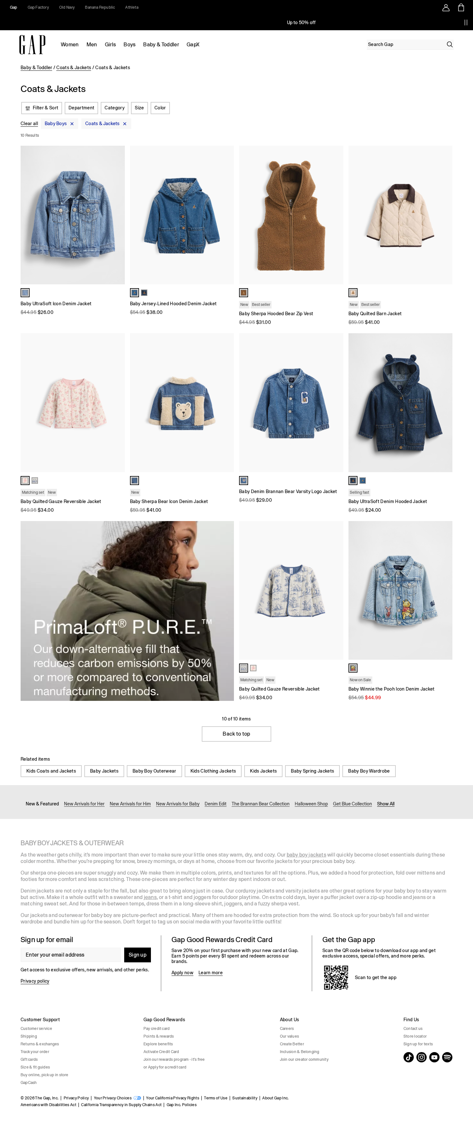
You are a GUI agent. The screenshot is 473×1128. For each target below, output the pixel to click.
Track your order (35, 1052)
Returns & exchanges (40, 1044)
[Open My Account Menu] (446, 7)
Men (92, 44)
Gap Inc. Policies (182, 1105)
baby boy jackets (306, 855)
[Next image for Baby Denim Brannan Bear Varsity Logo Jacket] (335, 403)
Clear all (29, 123)
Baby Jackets (104, 771)
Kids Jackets (263, 771)
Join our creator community (304, 1059)
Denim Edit (216, 803)
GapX (193, 44)
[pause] (466, 22)
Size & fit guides (35, 1067)
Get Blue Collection (352, 803)
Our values (289, 1036)
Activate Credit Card (161, 1052)
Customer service (36, 1028)
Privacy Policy (76, 1098)
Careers (287, 1028)
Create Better (292, 1044)
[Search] (450, 44)
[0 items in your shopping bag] (460, 7)
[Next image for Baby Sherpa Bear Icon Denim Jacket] (226, 403)
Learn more (211, 972)
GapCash (29, 1082)
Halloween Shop (311, 803)
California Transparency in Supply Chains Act (121, 1105)
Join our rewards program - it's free (174, 1059)
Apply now (182, 972)
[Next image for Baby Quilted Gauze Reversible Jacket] (117, 403)
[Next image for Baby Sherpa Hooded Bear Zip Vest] (335, 215)
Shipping (29, 1036)
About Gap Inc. (275, 1098)
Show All (385, 803)
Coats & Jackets (73, 67)
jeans (150, 897)
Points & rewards (159, 1036)
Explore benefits (158, 1044)
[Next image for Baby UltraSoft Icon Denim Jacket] (117, 215)
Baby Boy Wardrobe (369, 771)
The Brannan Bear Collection (261, 803)
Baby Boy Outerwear (154, 771)
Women (70, 44)
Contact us (412, 1028)
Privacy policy (35, 981)
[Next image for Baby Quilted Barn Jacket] (445, 215)
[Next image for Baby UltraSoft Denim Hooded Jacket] (445, 403)
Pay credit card (157, 1028)
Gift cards (29, 1059)
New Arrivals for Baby (177, 803)
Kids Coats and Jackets (51, 771)
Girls (110, 44)
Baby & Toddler (161, 44)
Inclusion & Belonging (300, 1052)
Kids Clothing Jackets (213, 771)
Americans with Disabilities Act (48, 1105)
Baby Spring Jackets (312, 771)
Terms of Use (215, 1098)
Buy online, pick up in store (45, 1075)
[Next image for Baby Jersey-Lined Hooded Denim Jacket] (226, 215)
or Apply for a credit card (165, 1067)
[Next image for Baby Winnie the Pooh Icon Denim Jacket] (445, 590)
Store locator (415, 1036)
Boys (129, 44)
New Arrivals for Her (84, 803)
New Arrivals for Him (130, 803)
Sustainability (244, 1098)
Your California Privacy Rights (172, 1098)
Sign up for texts (418, 1044)
